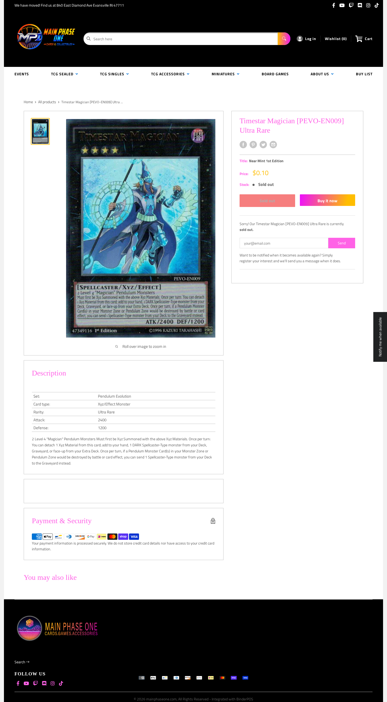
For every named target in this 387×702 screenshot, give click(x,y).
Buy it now (327, 200)
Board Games (275, 74)
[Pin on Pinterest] (253, 144)
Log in (310, 38)
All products (47, 102)
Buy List (364, 74)
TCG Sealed (63, 74)
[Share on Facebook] (243, 144)
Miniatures (224, 74)
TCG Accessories (169, 74)
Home (28, 102)
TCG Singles (113, 74)
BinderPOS (244, 699)
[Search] (284, 38)
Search (20, 662)
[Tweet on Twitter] (263, 144)
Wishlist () (336, 38)
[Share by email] (273, 144)
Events (21, 74)
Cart (369, 38)
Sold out (267, 200)
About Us (321, 74)
